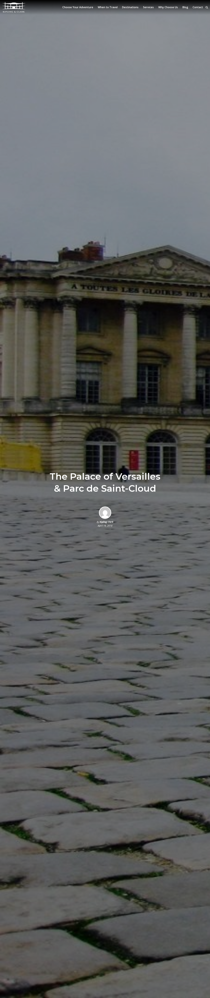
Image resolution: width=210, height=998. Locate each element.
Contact (198, 7)
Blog (185, 7)
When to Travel (108, 7)
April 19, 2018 (105, 525)
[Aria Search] (207, 7)
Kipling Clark (106, 521)
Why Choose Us (168, 7)
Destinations (130, 7)
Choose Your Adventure (77, 7)
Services (148, 7)
